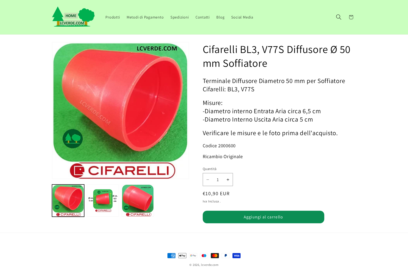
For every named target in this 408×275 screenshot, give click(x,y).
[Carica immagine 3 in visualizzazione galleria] (138, 201)
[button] (339, 17)
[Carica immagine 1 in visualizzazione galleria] (68, 201)
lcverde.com (210, 265)
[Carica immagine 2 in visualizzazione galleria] (103, 201)
